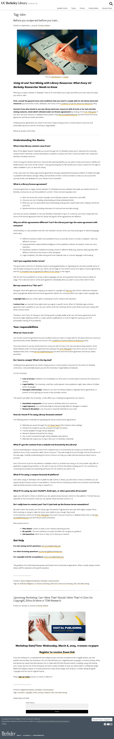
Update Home (62, 8)
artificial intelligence (27, 583)
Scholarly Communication (49, 580)
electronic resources (57, 583)
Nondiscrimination (38, 735)
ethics (35, 692)
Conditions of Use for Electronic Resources (76, 103)
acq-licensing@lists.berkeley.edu (50, 551)
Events (82, 8)
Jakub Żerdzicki (56, 77)
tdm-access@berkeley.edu (67, 114)
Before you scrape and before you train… (36, 20)
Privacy (19, 735)
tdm (74, 583)
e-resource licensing (42, 583)
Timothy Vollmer (44, 25)
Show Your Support (102, 719)
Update (33, 3)
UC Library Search (53, 425)
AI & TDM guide (90, 111)
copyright (28, 692)
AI (18, 583)
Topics (73, 8)
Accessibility (27, 735)
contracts (20, 692)
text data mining (83, 583)
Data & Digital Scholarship (30, 580)
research (47, 692)
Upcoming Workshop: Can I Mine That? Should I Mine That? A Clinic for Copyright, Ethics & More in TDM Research (53, 599)
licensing (69, 583)
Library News (93, 8)
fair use (69, 290)
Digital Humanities (27, 689)
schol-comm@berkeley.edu (54, 557)
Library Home (107, 8)
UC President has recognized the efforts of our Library (40, 271)
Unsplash (66, 77)
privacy (40, 692)
